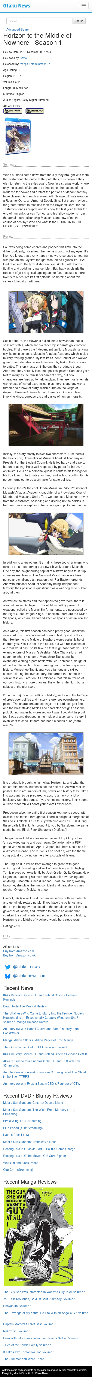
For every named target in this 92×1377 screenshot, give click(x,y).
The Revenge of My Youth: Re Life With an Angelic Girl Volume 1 (45, 1315)
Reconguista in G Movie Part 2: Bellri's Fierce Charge (39, 1149)
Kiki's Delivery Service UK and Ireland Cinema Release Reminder (40, 997)
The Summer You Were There (23, 1359)
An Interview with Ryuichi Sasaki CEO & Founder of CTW (41, 1083)
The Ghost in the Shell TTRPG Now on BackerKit (36, 1047)
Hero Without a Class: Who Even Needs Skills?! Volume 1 (42, 1338)
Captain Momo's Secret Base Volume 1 (29, 1324)
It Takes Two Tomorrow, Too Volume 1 (29, 1352)
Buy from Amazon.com (18, 951)
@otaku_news (26, 966)
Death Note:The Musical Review (25, 1006)
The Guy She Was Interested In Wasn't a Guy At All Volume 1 (44, 1292)
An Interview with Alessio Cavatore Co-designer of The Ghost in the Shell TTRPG (44, 1074)
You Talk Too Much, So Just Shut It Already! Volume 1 (39, 1299)
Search (79, 20)
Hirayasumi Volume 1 (17, 1306)
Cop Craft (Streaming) (18, 1169)
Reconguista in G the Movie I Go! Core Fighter (34, 1155)
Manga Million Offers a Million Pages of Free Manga (38, 1040)
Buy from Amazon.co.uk (19, 955)
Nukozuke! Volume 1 (17, 1331)
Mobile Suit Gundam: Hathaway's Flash (29, 1142)
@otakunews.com (29, 975)
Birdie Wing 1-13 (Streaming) (23, 1121)
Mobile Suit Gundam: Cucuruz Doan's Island (33, 1102)
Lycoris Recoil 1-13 (16, 1134)
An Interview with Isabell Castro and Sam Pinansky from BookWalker (41, 1030)
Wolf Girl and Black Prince (20, 1163)
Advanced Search (18, 29)
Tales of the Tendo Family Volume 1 (27, 1345)
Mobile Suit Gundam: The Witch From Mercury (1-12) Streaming (39, 1111)
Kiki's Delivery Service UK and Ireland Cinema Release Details (45, 1054)
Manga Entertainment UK (35, 64)
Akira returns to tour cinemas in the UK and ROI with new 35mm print (41, 1063)
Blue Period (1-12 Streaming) (23, 1128)
